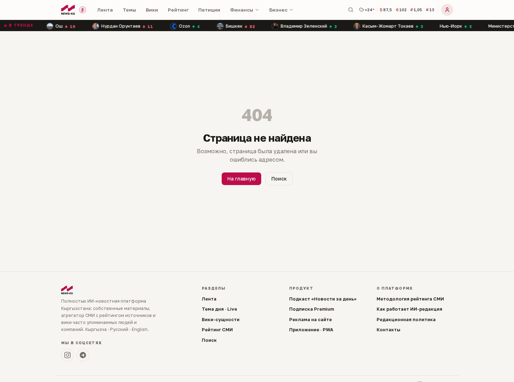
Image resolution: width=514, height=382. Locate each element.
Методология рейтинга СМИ (410, 299)
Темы (129, 10)
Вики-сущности (221, 319)
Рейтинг (178, 10)
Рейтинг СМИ (217, 329)
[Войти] (447, 9)
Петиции (209, 10)
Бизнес (278, 10)
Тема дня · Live (219, 309)
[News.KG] (68, 10)
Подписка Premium (311, 309)
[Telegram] (83, 355)
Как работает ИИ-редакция (409, 309)
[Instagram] (67, 355)
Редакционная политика (406, 319)
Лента (105, 10)
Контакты (388, 329)
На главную (241, 179)
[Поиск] (350, 9)
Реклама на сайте (310, 319)
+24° (369, 9)
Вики (152, 10)
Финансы (241, 10)
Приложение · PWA (311, 329)
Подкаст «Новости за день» (323, 299)
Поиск (279, 179)
